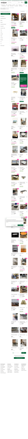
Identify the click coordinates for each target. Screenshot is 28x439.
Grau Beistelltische (3, 367)
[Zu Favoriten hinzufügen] (18, 22)
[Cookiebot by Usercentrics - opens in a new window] (21, 218)
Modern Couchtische (9, 372)
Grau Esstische (2, 365)
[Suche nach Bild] (19, 2)
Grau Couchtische (12, 7)
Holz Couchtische (16, 365)
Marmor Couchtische (16, 367)
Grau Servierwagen (3, 369)
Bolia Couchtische (9, 365)
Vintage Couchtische (9, 371)
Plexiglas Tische (23, 368)
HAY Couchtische (9, 367)
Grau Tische (7, 7)
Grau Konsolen (2, 371)
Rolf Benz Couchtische (9, 366)
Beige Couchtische (16, 372)
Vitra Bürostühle (23, 369)
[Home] (4, 2)
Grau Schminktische (3, 366)
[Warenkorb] (21, 2)
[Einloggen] (23, 2)
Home (1, 7)
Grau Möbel (4, 7)
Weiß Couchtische (16, 371)
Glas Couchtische (16, 366)
